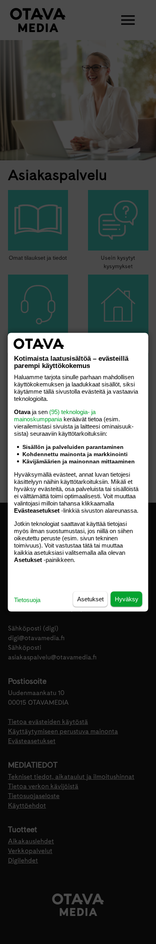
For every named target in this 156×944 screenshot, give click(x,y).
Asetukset (90, 598)
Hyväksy (126, 598)
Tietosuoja (27, 599)
